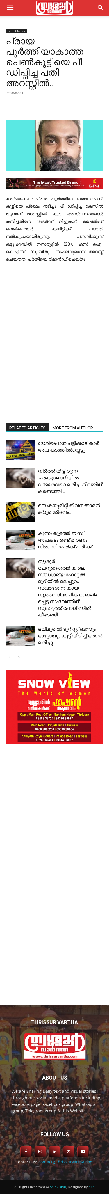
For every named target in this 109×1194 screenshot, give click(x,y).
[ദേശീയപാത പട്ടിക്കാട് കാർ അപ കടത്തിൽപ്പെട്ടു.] (20, 450)
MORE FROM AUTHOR (73, 428)
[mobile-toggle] (10, 8)
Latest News (16, 31)
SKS (92, 1186)
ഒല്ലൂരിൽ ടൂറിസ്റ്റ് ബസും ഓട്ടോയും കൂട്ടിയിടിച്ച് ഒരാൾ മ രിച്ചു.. (70, 635)
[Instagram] (40, 1151)
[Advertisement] (54, 325)
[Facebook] (30, 106)
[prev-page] (9, 657)
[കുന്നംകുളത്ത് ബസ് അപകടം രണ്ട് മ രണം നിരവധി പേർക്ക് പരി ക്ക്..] (20, 540)
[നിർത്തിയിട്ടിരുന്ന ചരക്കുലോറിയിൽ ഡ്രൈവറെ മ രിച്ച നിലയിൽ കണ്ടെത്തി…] (20, 478)
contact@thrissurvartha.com (66, 1162)
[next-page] (18, 657)
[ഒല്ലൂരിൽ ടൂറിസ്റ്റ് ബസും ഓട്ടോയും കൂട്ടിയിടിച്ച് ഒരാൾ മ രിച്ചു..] (20, 636)
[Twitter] (43, 106)
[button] (101, 8)
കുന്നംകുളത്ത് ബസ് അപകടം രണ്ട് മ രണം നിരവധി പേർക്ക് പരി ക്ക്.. (66, 540)
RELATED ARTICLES (27, 428)
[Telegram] (70, 106)
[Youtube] (83, 1151)
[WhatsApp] (83, 106)
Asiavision (58, 1186)
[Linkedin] (56, 106)
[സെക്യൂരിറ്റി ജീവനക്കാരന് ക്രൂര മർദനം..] (20, 512)
